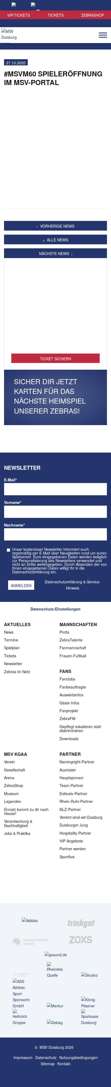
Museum (11, 793)
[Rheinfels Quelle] (55, 970)
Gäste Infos (69, 702)
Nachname (14, 525)
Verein (9, 761)
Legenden (12, 801)
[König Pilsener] (89, 1003)
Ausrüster (68, 769)
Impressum (23, 1057)
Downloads (69, 738)
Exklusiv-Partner (73, 793)
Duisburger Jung (74, 825)
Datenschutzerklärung (63, 581)
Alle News (57, 239)
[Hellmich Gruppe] (21, 1017)
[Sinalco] (89, 975)
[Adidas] (30, 920)
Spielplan (12, 647)
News (8, 632)
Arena (9, 777)
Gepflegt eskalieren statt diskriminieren (80, 728)
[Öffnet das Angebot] (55, 308)
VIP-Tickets (18, 15)
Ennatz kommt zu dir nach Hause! (26, 811)
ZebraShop (92, 15)
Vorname (12, 502)
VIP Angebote (71, 841)
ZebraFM (67, 718)
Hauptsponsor (72, 777)
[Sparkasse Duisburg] (89, 1017)
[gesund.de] (55, 954)
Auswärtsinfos (71, 694)
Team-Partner (71, 785)
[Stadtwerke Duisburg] (21, 973)
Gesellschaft (14, 769)
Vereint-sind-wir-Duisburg (81, 817)
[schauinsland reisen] (29, 939)
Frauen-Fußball (73, 655)
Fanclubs (67, 679)
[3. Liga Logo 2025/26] (54, 886)
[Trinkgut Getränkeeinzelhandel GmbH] (81, 920)
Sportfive (67, 856)
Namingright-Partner (77, 761)
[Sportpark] (61, 1075)
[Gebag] (55, 1022)
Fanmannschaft (73, 647)
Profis (64, 632)
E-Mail (10, 480)
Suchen (98, 5)
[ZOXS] (81, 939)
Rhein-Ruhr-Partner (76, 801)
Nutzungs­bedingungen (78, 1057)
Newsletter (13, 663)
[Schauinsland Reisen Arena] (50, 1075)
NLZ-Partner (70, 809)
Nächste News (54, 253)
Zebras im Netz (17, 671)
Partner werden (73, 848)
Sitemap (48, 1063)
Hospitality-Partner (75, 833)
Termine (11, 640)
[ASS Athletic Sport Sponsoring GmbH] (21, 993)
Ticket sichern (55, 358)
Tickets (56, 15)
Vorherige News (56, 226)
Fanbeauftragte (73, 687)
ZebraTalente (71, 640)
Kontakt (63, 1063)
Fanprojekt (69, 710)
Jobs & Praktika (17, 833)
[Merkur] (55, 1005)
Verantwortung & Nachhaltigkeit (18, 823)
